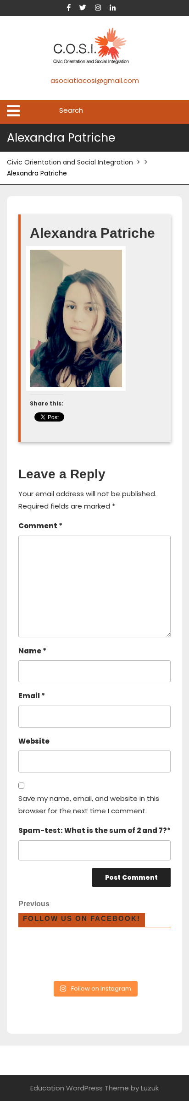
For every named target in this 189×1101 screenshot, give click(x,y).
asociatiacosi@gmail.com (94, 80)
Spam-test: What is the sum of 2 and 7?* (94, 830)
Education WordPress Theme (79, 1088)
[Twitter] (86, 7)
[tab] (13, 111)
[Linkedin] (116, 7)
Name (32, 651)
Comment (40, 526)
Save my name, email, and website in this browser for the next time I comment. (88, 805)
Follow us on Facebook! (81, 918)
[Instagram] (101, 7)
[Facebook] (72, 7)
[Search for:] (118, 110)
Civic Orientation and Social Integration (70, 162)
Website (34, 741)
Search (176, 112)
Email (31, 696)
